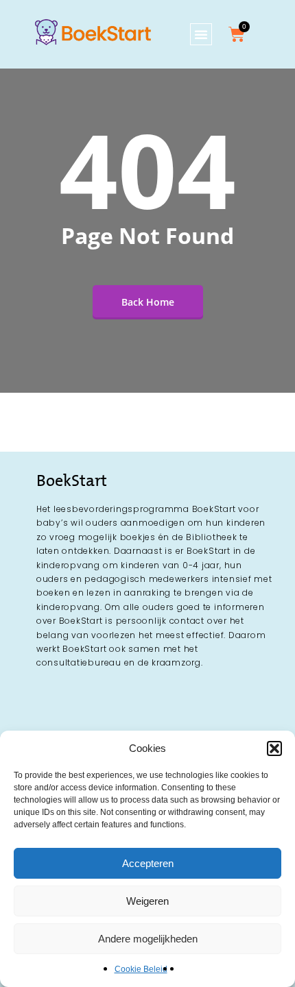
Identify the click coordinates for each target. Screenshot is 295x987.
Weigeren (147, 901)
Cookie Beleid (141, 969)
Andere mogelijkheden (148, 939)
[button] (274, 748)
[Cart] (236, 34)
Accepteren (148, 863)
